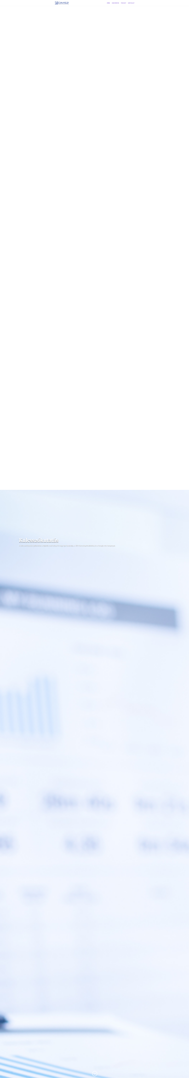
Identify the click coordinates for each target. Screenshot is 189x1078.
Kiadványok (115, 3)
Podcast (123, 3)
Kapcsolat (131, 3)
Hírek (108, 3)
